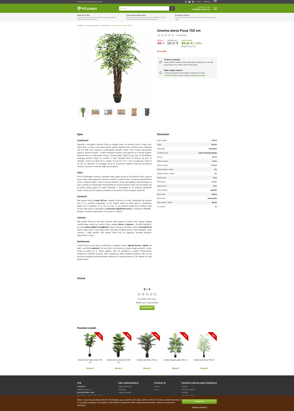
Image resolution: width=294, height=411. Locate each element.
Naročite (185, 392)
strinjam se (199, 402)
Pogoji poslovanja (124, 392)
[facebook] (189, 2)
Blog (199, 2)
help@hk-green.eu (201, 9)
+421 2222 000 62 (171, 75)
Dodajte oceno (147, 308)
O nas (156, 389)
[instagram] (193, 2)
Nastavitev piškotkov (199, 407)
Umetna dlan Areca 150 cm (147, 360)
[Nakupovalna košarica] (215, 8)
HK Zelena (80, 5)
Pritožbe (185, 386)
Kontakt (207, 2)
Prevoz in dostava (188, 389)
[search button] (172, 8)
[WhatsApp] (186, 2)
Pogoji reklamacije (125, 386)
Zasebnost (122, 389)
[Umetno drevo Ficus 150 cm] (82, 112)
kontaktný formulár (197, 75)
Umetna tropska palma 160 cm (175, 360)
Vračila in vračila (188, 395)
